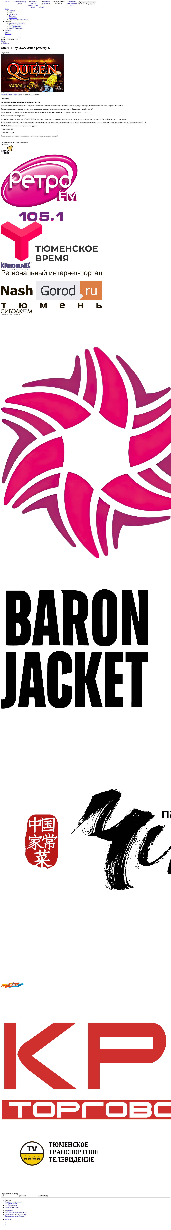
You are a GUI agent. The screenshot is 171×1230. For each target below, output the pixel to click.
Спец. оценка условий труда (14, 1216)
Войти (3, 41)
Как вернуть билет (15, 27)
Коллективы (13, 18)
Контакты (8, 34)
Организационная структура (18, 19)
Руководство (13, 14)
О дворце (12, 10)
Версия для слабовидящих (87, 2)
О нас (7, 9)
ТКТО (7, 1)
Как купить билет (15, 25)
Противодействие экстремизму (15, 1214)
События (6, 43)
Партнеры (12, 16)
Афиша (41, 7)
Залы (10, 12)
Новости (8, 30)
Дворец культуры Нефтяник (10, 94)
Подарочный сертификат (17, 23)
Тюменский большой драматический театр (33, 4)
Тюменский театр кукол (20, 2)
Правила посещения (15, 28)
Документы (9, 1210)
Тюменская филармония (46, 2)
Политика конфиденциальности (15, 1212)
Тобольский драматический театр (71, 3)
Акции (7, 32)
